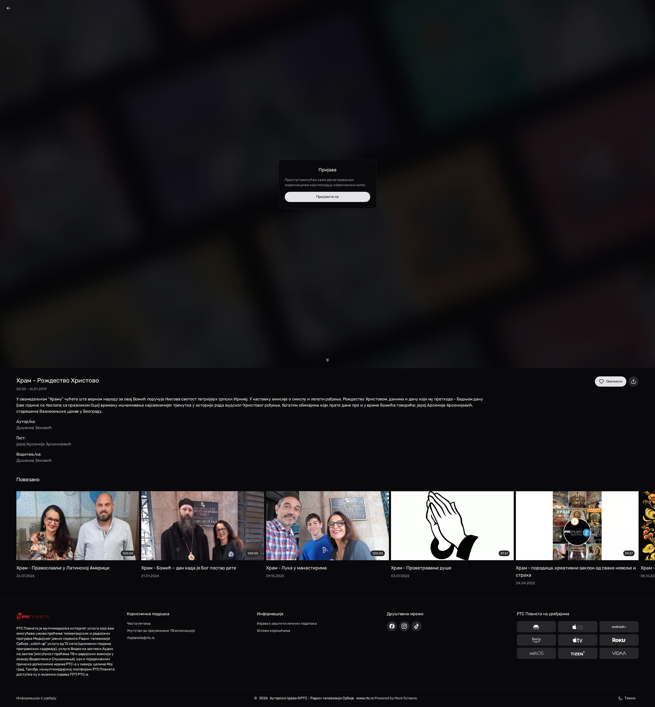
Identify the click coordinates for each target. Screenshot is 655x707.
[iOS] (577, 626)
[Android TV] (619, 626)
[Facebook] (392, 626)
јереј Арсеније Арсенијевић (43, 444)
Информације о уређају (36, 698)
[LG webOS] (536, 653)
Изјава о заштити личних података (287, 623)
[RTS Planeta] (32, 616)
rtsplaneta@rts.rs (141, 638)
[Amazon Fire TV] (536, 640)
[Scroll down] (327, 360)
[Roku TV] (619, 640)
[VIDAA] (619, 653)
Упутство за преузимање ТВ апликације (161, 631)
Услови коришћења (273, 631)
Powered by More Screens (396, 698)
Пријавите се (327, 197)
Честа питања (139, 623)
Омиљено (614, 381)
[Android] (536, 626)
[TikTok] (416, 626)
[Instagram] (404, 626)
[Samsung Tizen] (577, 653)
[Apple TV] (577, 640)
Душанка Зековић (34, 427)
